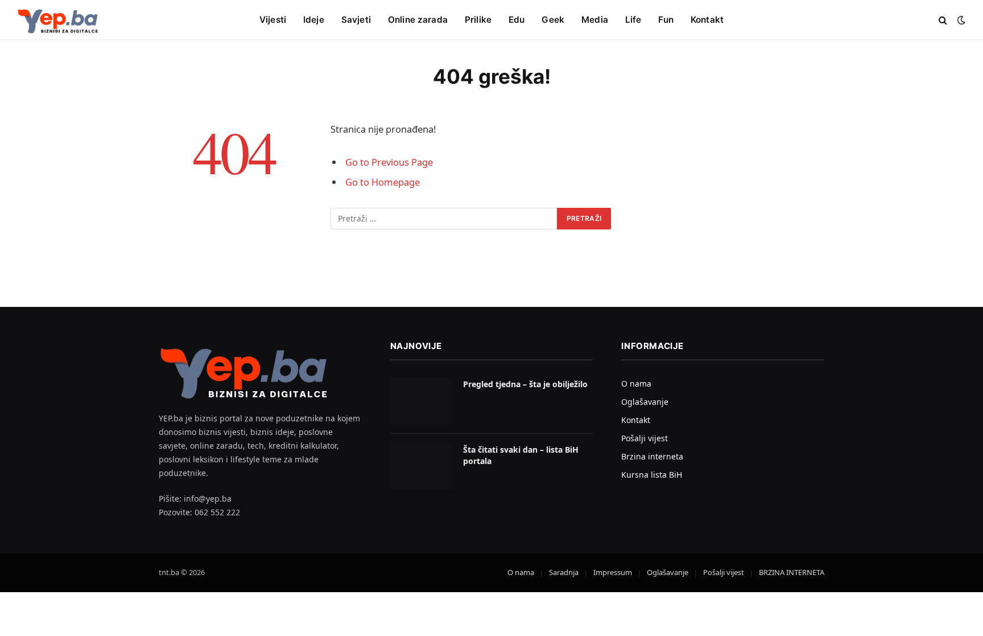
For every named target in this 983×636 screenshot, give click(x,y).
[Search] (942, 20)
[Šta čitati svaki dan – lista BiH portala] (421, 466)
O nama (636, 383)
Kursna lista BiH (651, 474)
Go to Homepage (382, 181)
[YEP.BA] (58, 20)
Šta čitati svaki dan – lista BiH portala (521, 455)
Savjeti (356, 19)
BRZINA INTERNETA (791, 572)
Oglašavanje (644, 401)
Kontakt (707, 19)
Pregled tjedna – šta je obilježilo (525, 384)
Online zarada (418, 19)
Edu (516, 19)
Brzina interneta (652, 456)
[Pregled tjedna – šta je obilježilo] (421, 401)
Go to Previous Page (389, 162)
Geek (553, 19)
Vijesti (272, 19)
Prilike (478, 19)
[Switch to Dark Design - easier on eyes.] (960, 19)
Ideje (313, 19)
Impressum (612, 572)
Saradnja (564, 572)
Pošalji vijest (644, 438)
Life (633, 19)
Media (594, 19)
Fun (665, 19)
